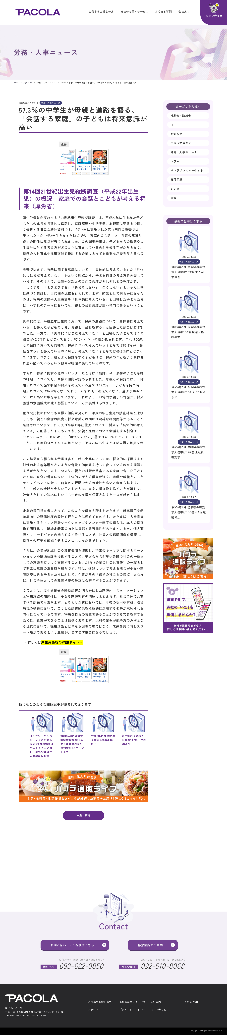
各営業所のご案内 (150, 945)
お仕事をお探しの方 (101, 11)
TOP (16, 82)
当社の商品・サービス (134, 11)
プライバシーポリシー (132, 1009)
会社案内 (184, 11)
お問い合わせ (158, 1009)
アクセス (93, 1009)
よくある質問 (163, 11)
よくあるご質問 (191, 1002)
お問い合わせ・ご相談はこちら (72, 945)
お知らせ (27, 82)
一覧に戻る (84, 815)
